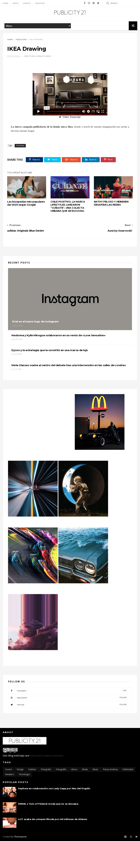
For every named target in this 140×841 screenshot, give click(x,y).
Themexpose (20, 836)
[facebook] (84, 3)
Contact (27, 3)
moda (85, 769)
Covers (8, 769)
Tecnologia (24, 774)
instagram (72, 698)
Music (95, 769)
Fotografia (46, 769)
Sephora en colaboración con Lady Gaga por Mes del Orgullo (54, 788)
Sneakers (9, 774)
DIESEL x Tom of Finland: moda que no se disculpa (48, 803)
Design (20, 769)
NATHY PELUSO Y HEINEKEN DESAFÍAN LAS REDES (111, 203)
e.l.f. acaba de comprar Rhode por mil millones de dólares (52, 819)
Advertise (40, 3)
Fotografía (61, 769)
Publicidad (21, 39)
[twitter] (98, 3)
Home (5, 3)
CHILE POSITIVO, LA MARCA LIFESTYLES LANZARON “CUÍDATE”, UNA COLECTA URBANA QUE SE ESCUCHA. (68, 206)
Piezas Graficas (110, 769)
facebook (72, 691)
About (16, 3)
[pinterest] (94, 3)
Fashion (32, 769)
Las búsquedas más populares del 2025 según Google (26, 203)
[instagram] (89, 3)
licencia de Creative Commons (46, 755)
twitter (72, 705)
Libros (74, 769)
